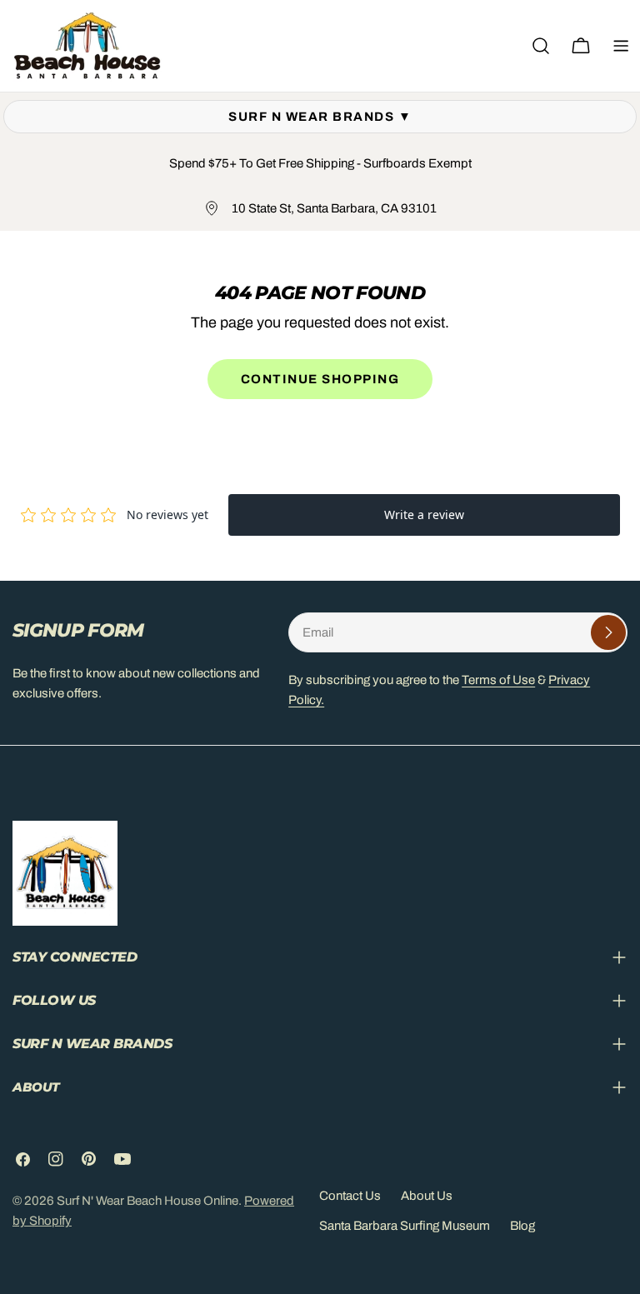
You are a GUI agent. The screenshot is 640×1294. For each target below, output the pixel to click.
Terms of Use (498, 680)
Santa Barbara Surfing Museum (404, 1225)
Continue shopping (320, 379)
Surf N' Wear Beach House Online (147, 1200)
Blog (522, 1225)
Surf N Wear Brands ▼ (320, 116)
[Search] (541, 45)
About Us (426, 1195)
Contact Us (350, 1195)
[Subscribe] (608, 632)
